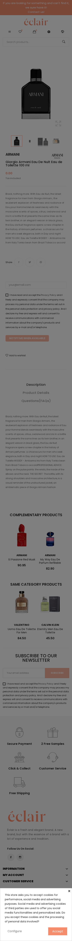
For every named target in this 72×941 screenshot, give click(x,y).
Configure (15, 931)
